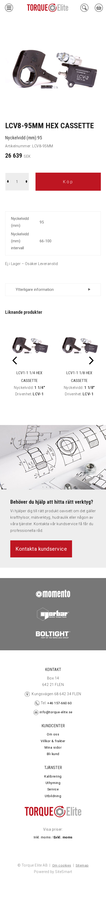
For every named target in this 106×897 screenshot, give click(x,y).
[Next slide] (91, 360)
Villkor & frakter (53, 741)
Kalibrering (53, 776)
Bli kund (53, 754)
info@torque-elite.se (56, 712)
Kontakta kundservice (41, 549)
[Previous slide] (15, 360)
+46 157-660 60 (59, 703)
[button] (9, 9)
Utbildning (53, 796)
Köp (68, 181)
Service (53, 789)
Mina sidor (53, 747)
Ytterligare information (35, 289)
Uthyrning (53, 783)
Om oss (53, 734)
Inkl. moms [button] (42, 837)
